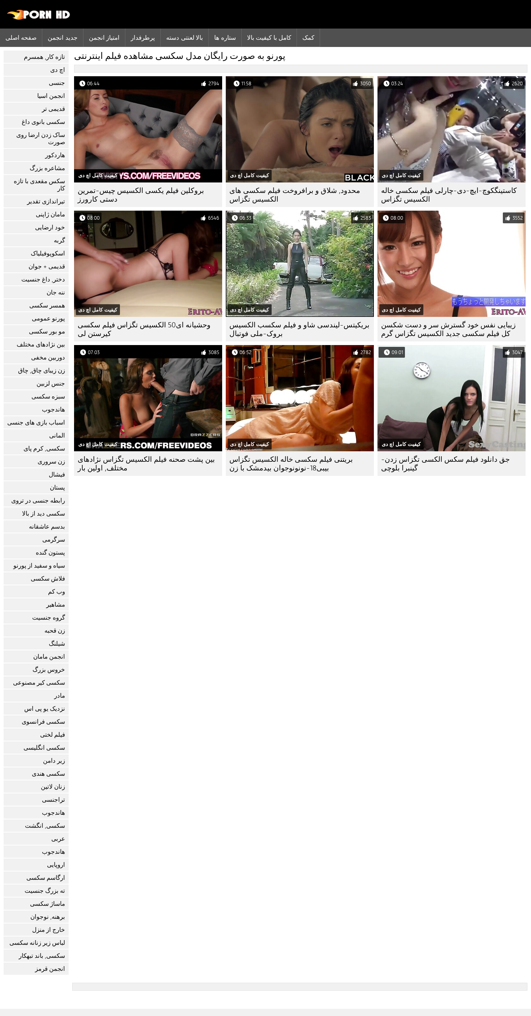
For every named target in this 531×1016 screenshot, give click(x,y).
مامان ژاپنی (50, 214)
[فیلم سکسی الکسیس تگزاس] (38, 18)
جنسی (57, 82)
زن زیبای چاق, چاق (41, 370)
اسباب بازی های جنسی (36, 422)
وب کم (56, 591)
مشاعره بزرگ (47, 168)
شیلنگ (57, 643)
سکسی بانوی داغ (43, 122)
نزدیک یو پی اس (44, 708)
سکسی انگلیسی (44, 747)
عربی (58, 838)
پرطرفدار (143, 38)
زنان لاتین (53, 786)
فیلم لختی (52, 734)
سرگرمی (53, 539)
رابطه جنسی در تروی (38, 500)
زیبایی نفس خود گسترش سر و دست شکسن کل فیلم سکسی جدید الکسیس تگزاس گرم (448, 329)
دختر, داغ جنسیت (43, 279)
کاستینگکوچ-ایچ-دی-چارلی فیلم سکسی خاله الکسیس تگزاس (449, 194)
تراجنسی (53, 799)
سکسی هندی (48, 773)
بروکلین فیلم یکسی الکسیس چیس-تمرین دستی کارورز (141, 194)
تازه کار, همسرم (44, 56)
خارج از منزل (48, 929)
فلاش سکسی (48, 578)
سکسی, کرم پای (44, 448)
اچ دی (57, 69)
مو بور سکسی (47, 331)
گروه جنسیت (48, 617)
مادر (59, 695)
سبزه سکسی (48, 396)
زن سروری (51, 461)
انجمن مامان (49, 656)
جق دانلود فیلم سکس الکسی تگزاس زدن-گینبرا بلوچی (445, 463)
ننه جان (56, 292)
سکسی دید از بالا (43, 513)
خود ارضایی (50, 227)
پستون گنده (50, 552)
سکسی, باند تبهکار (42, 955)
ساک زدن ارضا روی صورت (40, 139)
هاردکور (55, 155)
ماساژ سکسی (47, 903)
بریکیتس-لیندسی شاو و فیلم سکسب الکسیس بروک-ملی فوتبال (299, 329)
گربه (59, 240)
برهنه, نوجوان (47, 916)
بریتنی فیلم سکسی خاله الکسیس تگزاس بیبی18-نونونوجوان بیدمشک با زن (291, 463)
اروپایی (56, 864)
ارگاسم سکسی (45, 877)
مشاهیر (55, 604)
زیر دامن (54, 760)
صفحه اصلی (20, 38)
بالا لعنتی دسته (184, 38)
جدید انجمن (62, 38)
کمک (308, 38)
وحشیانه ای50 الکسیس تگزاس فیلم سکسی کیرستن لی (144, 329)
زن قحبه (54, 630)
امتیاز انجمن (104, 38)
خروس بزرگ (49, 669)
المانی (57, 435)
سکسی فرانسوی (43, 721)
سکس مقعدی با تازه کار (39, 185)
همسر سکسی (47, 305)
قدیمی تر (53, 109)
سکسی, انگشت (45, 825)
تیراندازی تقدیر (46, 201)
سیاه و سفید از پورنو (39, 565)
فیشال (57, 474)
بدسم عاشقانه (47, 526)
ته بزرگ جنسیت (45, 890)
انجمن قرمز (50, 968)
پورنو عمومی (48, 318)
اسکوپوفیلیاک (48, 253)
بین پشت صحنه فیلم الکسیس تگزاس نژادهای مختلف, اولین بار (146, 463)
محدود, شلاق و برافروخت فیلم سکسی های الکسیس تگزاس (294, 194)
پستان (57, 487)
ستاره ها (225, 38)
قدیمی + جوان (47, 266)
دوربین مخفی (48, 357)
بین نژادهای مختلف (41, 344)
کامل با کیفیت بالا (269, 38)
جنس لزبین (50, 383)
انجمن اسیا (51, 95)
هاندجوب (53, 409)
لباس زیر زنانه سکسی (37, 942)
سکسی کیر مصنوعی (39, 682)
